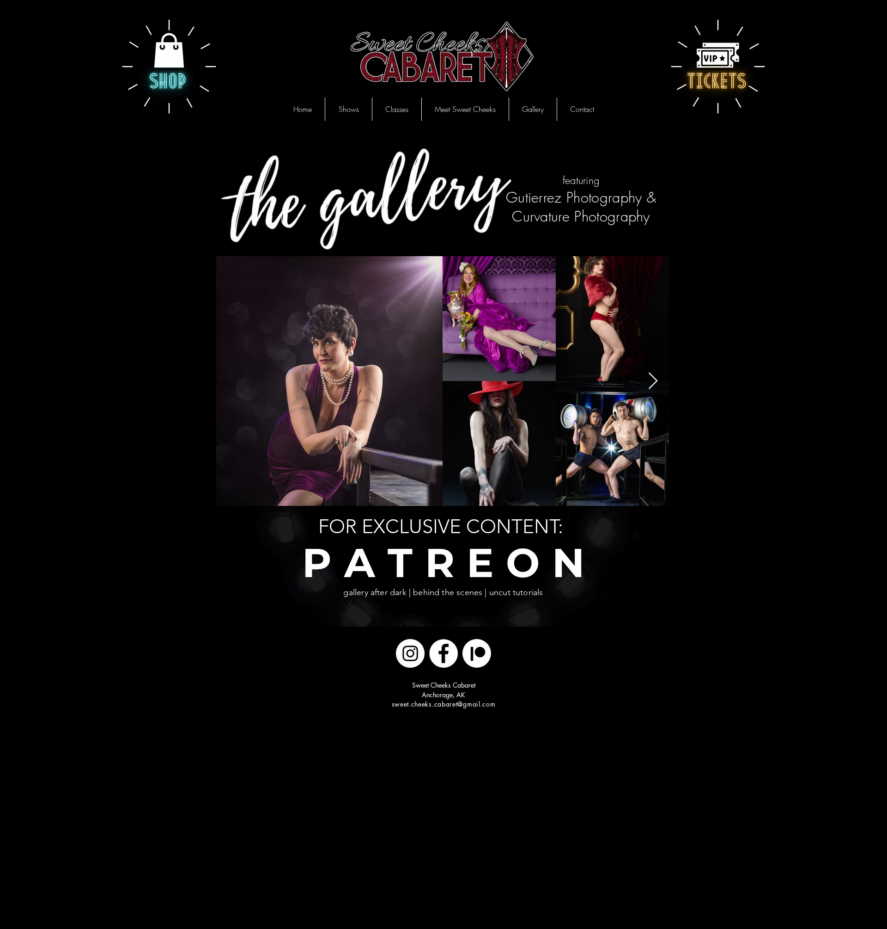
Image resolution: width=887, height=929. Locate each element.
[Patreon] (476, 653)
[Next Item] (653, 381)
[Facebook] (443, 653)
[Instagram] (410, 653)
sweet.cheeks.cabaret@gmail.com (444, 704)
